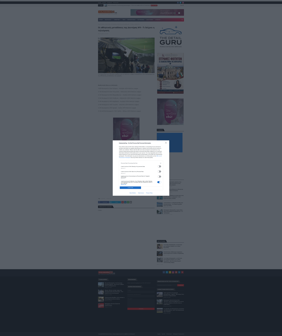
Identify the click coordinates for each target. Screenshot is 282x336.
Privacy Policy (149, 193)
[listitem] (141, 163)
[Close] (166, 143)
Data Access (141, 193)
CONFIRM (130, 187)
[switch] (159, 166)
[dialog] (141, 168)
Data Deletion (133, 193)
